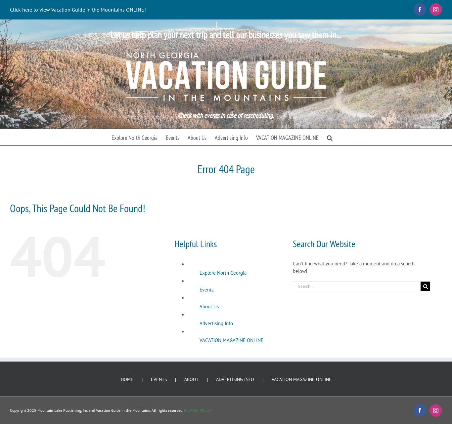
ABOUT (191, 379)
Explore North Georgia (223, 273)
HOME (127, 379)
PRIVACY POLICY (198, 410)
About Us (209, 306)
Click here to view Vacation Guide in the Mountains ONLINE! (78, 9)
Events (206, 290)
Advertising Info (216, 323)
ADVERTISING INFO (235, 379)
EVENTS (159, 379)
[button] (330, 137)
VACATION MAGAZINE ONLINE (231, 340)
